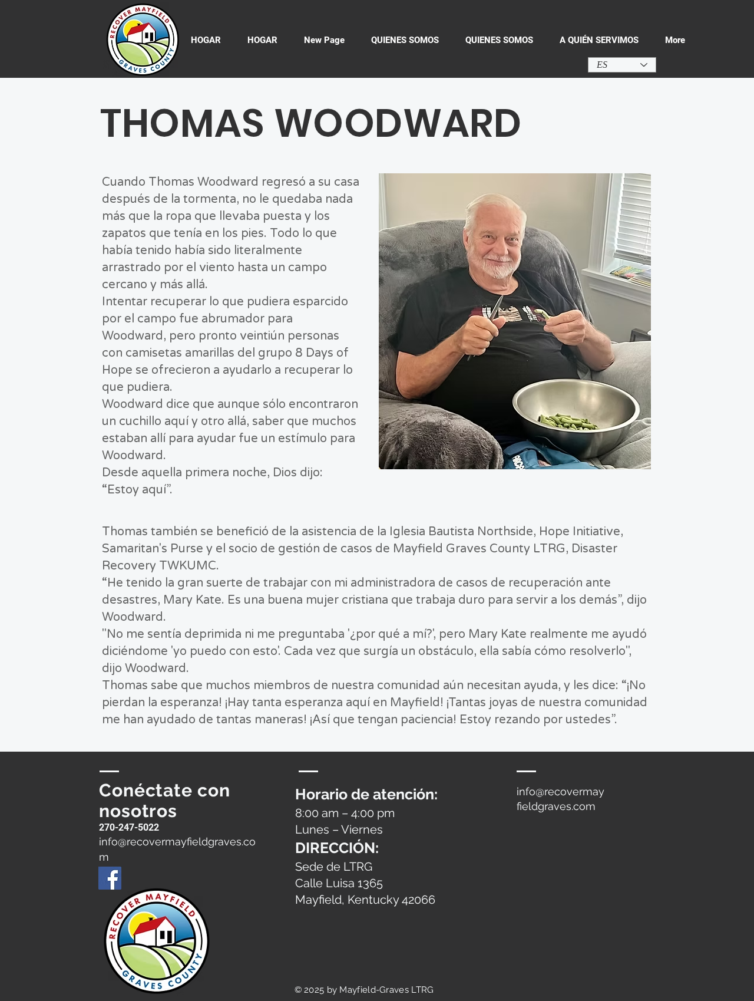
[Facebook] (109, 878)
